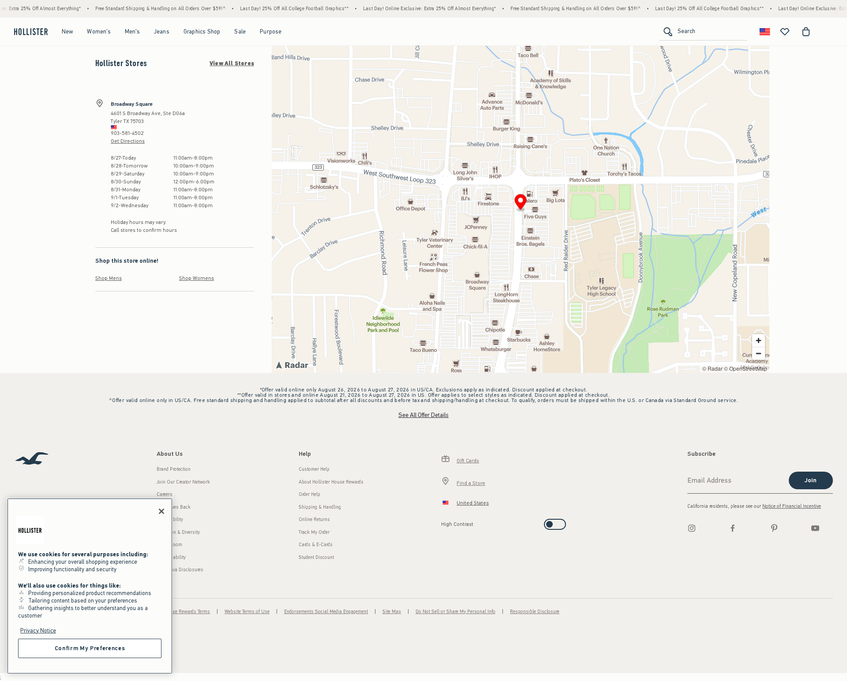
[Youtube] (815, 528)
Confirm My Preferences (90, 648)
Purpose (270, 31)
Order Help (309, 494)
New (67, 31)
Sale (240, 31)
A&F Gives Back (174, 507)
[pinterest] (774, 528)
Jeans (161, 31)
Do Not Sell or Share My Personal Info (455, 611)
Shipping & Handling (320, 507)
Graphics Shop (202, 31)
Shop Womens (196, 278)
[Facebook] (732, 528)
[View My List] (785, 32)
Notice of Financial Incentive (791, 506)
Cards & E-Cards (316, 544)
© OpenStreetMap (745, 368)
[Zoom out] (758, 353)
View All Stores (232, 63)
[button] (521, 203)
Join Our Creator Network (183, 482)
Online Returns (314, 519)
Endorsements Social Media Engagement (326, 611)
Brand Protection (174, 469)
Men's (132, 31)
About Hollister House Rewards (331, 482)
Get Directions (128, 141)
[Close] (161, 511)
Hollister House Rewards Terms (177, 611)
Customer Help (314, 469)
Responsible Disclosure (534, 611)
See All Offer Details (423, 415)
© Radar (712, 368)
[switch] (444, 522)
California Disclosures (180, 569)
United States (473, 502)
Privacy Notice (38, 630)
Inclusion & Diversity (178, 532)
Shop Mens (108, 278)
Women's (98, 31)
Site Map (391, 611)
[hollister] (31, 32)
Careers (164, 494)
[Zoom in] (758, 340)
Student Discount (316, 557)
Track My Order (314, 532)
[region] (89, 586)
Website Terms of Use (247, 611)
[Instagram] (691, 528)
